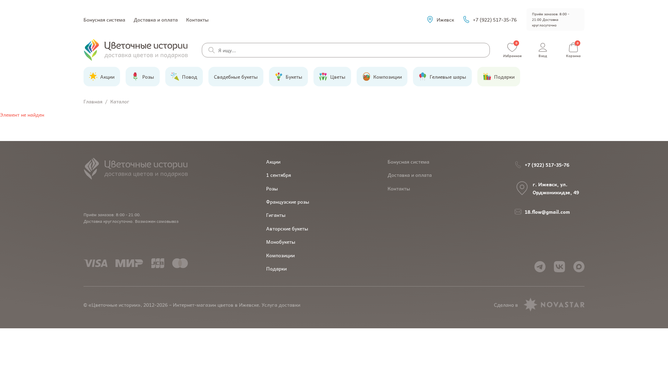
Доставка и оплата (156, 19)
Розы (272, 188)
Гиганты (276, 215)
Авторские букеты (287, 228)
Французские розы (287, 201)
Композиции (280, 255)
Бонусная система (104, 19)
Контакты (197, 19)
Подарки (276, 268)
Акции (273, 161)
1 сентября (278, 175)
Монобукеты (280, 241)
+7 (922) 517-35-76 (495, 19)
